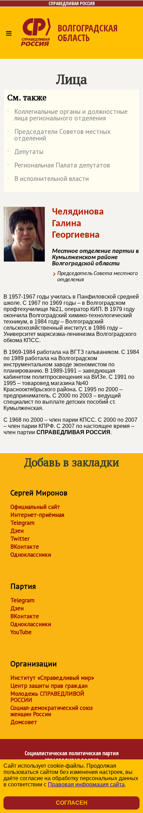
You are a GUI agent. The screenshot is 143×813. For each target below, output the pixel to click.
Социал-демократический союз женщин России (51, 711)
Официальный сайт (35, 507)
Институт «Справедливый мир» (52, 678)
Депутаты (25, 152)
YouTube (21, 632)
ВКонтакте (24, 546)
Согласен (71, 803)
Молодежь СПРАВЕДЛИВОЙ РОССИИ (47, 697)
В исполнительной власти (48, 179)
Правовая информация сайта (86, 784)
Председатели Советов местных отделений (59, 135)
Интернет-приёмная (37, 515)
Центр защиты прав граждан (48, 686)
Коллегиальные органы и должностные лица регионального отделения (67, 115)
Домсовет (23, 722)
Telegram (22, 523)
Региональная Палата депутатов (58, 166)
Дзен (17, 531)
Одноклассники (30, 554)
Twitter (20, 539)
